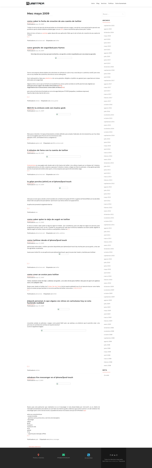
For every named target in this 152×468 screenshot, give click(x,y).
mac (36, 212)
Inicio (93, 3)
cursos (52, 101)
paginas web (38, 143)
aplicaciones (38, 294)
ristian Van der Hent (54, 286)
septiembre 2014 (109, 135)
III (76, 288)
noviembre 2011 (109, 218)
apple (36, 439)
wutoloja (45, 33)
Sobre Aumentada (120, 3)
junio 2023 (107, 42)
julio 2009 (107, 303)
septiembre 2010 (109, 255)
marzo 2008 (107, 358)
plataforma (48, 78)
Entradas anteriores (34, 446)
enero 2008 (107, 365)
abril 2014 (107, 149)
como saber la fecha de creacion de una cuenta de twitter (54, 21)
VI (81, 288)
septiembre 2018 (109, 70)
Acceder (106, 375)
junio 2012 (107, 194)
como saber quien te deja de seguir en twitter (48, 219)
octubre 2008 (108, 334)
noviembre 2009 (109, 290)
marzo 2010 (107, 276)
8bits (54, 143)
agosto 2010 (108, 259)
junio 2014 (107, 142)
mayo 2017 (107, 87)
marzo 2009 (107, 317)
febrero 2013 (108, 180)
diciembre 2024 (109, 32)
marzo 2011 (107, 238)
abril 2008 (107, 355)
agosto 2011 (108, 228)
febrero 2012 (108, 207)
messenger (56, 439)
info (60, 85)
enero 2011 (107, 245)
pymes (56, 101)
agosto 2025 (108, 29)
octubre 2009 (108, 293)
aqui (84, 410)
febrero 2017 (108, 97)
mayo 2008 (107, 351)
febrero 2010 (108, 279)
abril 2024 (107, 39)
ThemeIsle (121, 461)
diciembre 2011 (109, 214)
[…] (28, 36)
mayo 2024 (107, 36)
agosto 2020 (108, 53)
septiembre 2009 (109, 297)
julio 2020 (107, 56)
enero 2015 (107, 125)
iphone (51, 439)
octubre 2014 (108, 132)
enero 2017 (107, 101)
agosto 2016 (108, 108)
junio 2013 (107, 170)
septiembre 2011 (109, 224)
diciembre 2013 (109, 163)
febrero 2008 (108, 362)
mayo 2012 (107, 197)
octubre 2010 (108, 252)
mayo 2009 (107, 310)
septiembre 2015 (109, 121)
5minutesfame (31, 165)
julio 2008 (107, 345)
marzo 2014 (107, 152)
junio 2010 (107, 266)
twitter (57, 40)
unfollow (62, 233)
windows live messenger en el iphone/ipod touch (50, 377)
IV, (78, 288)
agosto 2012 (108, 187)
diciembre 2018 (109, 67)
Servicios (104, 3)
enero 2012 (107, 211)
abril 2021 (107, 49)
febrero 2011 (108, 242)
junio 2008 (107, 348)
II (74, 288)
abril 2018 (107, 77)
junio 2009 (107, 307)
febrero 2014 (108, 156)
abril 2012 (107, 200)
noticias (37, 101)
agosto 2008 (108, 341)
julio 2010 (107, 262)
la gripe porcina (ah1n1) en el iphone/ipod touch (49, 182)
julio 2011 (107, 231)
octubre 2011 (108, 221)
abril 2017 (107, 91)
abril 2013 (107, 173)
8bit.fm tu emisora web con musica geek (46, 108)
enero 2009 (107, 324)
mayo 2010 (107, 269)
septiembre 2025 (109, 25)
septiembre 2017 (109, 80)
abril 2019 (107, 63)
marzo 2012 (107, 204)
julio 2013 (107, 166)
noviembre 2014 (109, 128)
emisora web (59, 143)
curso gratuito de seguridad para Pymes (46, 48)
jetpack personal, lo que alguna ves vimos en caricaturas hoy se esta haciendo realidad (59, 302)
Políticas (111, 3)
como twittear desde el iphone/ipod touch (47, 240)
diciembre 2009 (109, 286)
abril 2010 (107, 273)
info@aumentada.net (63, 457)
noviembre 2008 (109, 331)
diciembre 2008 (109, 327)
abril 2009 (107, 314)
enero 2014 (107, 159)
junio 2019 (107, 60)
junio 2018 (107, 73)
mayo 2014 (107, 145)
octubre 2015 (108, 118)
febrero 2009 (108, 321)
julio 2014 (107, 139)
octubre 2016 (108, 104)
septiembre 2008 (109, 338)
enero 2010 (107, 283)
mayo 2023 (107, 46)
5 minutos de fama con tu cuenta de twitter (47, 150)
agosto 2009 (108, 300)
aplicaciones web (40, 40)
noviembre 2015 (109, 115)
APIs (61, 29)
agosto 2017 (108, 84)
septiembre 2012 (109, 183)
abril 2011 (107, 235)
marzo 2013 (107, 176)
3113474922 (89, 458)
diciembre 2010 (109, 248)
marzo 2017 (107, 94)
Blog (97, 3)
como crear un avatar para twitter (43, 274)
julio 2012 (107, 190)
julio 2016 (107, 111)
